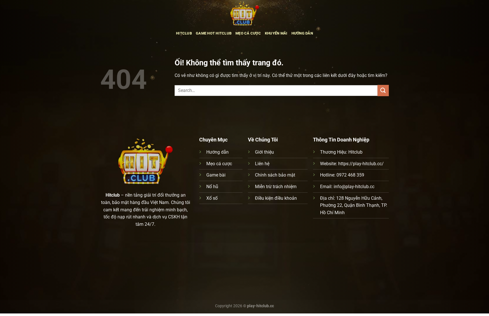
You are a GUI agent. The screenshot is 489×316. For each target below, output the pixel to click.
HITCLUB (184, 33)
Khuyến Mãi (276, 33)
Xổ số (212, 198)
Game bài (216, 175)
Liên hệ (262, 163)
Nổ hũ (212, 186)
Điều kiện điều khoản (276, 198)
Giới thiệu (264, 152)
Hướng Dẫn (302, 33)
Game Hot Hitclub (213, 33)
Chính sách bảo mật (275, 175)
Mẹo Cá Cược (248, 33)
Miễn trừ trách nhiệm (276, 186)
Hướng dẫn (217, 152)
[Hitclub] (244, 12)
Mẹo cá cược (219, 163)
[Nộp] (383, 90)
